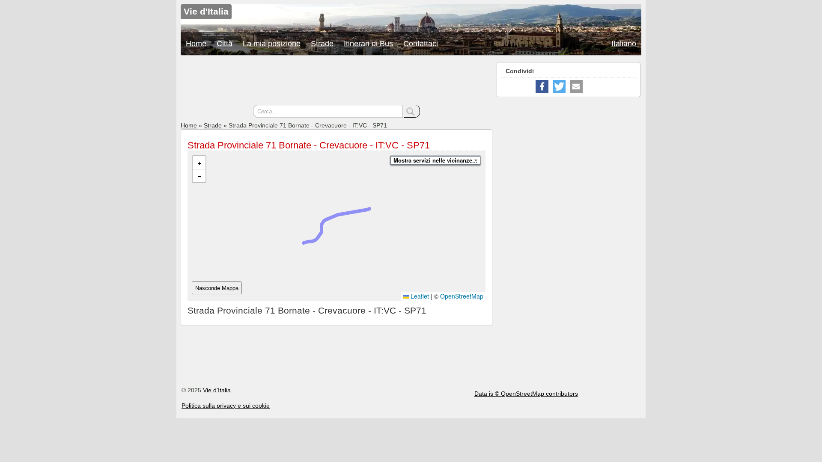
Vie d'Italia (217, 390)
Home (196, 43)
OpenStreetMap (461, 296)
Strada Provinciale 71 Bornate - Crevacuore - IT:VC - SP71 (309, 145)
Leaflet (419, 296)
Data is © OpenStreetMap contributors (526, 393)
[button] (199, 162)
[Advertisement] (336, 81)
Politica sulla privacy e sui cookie (226, 405)
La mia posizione (272, 43)
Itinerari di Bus (368, 43)
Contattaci (420, 43)
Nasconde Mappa (216, 288)
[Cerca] (412, 111)
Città (224, 43)
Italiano (623, 43)
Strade (322, 43)
